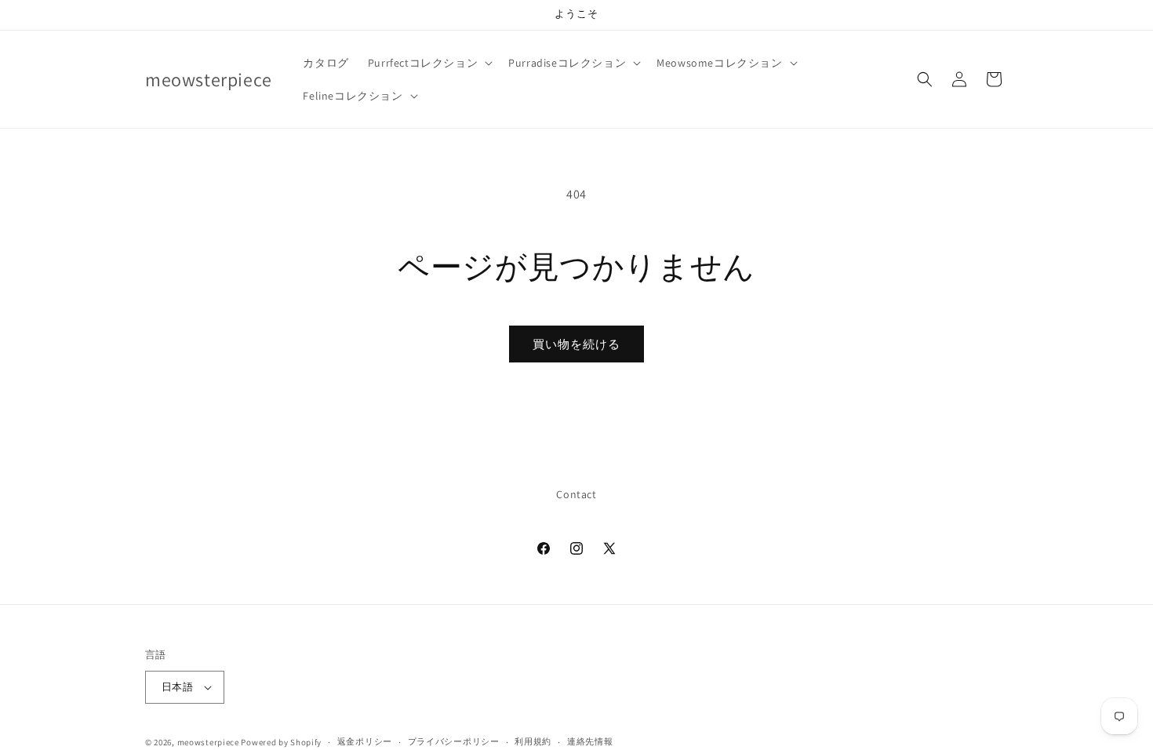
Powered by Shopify (281, 742)
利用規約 (533, 741)
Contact (576, 494)
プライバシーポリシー (454, 741)
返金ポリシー (364, 741)
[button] (428, 62)
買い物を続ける (576, 344)
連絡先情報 (590, 741)
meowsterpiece (208, 742)
